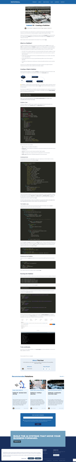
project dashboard (45, 314)
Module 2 (29, 36)
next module (38, 349)
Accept (31, 458)
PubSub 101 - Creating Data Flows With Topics (54, 393)
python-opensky (52, 90)
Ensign (42, 28)
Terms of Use (55, 460)
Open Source (45, 453)
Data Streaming (54, 390)
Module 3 (48, 36)
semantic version (46, 195)
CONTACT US (17, 441)
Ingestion (45, 28)
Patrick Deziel (29, 28)
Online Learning (36, 390)
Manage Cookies (23, 458)
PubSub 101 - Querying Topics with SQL (20, 393)
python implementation (40, 98)
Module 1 (46, 35)
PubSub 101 (49, 28)
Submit (38, 424)
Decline (38, 458)
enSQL (17, 390)
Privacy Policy (49, 460)
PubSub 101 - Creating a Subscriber (36, 393)
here (46, 39)
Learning (44, 451)
